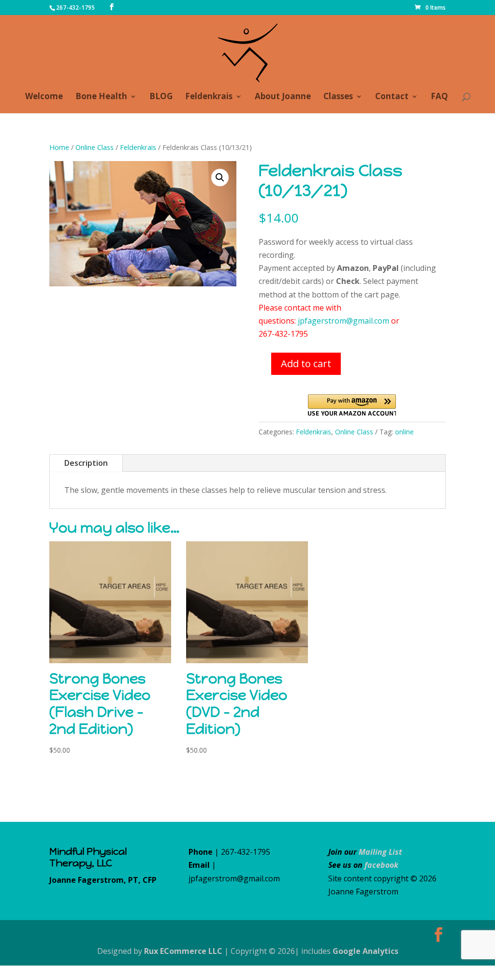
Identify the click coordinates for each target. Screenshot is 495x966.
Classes (338, 97)
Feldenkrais (209, 97)
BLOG (161, 97)
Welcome (44, 97)
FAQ (439, 97)
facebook (381, 865)
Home (59, 147)
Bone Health (101, 97)
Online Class (94, 147)
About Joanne (283, 97)
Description (86, 463)
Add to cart (306, 363)
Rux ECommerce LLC (183, 951)
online (404, 431)
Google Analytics (365, 951)
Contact (391, 97)
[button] (220, 177)
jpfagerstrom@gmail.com (343, 320)
